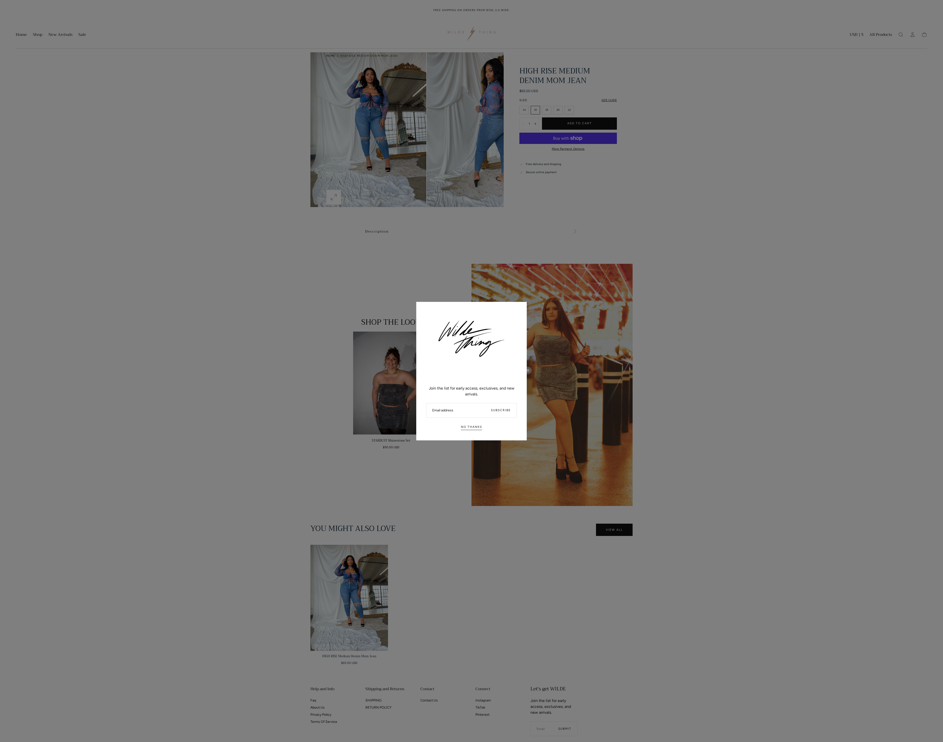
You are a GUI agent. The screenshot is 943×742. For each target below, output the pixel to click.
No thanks (471, 427)
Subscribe (501, 410)
